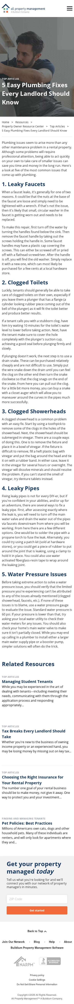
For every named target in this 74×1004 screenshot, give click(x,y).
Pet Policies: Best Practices (27, 823)
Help (52, 942)
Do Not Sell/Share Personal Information (37, 984)
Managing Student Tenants (27, 681)
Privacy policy (37, 975)
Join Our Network (13, 942)
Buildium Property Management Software (37, 947)
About (68, 942)
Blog (37, 942)
